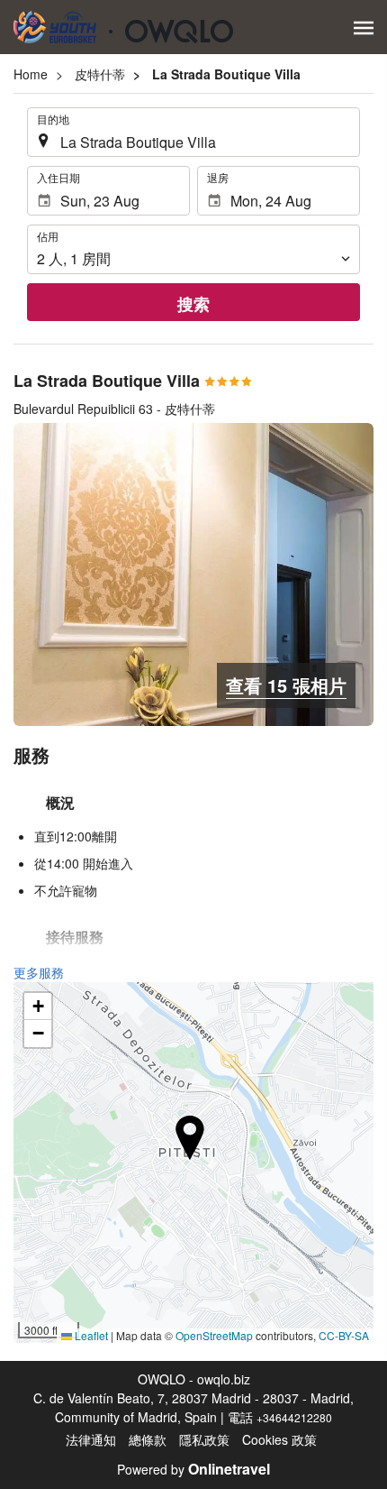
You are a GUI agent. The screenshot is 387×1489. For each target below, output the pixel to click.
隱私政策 (204, 1439)
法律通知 (91, 1439)
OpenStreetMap (214, 1335)
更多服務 (39, 972)
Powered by (193, 1469)
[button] (364, 28)
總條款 (147, 1439)
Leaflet (90, 1335)
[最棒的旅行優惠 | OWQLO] (123, 27)
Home (31, 74)
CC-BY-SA (344, 1335)
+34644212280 (294, 1417)
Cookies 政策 (279, 1439)
